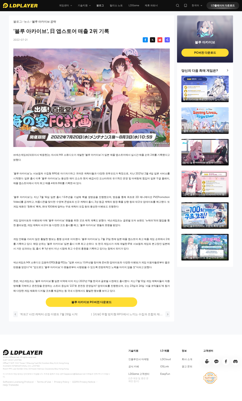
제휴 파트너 (151, 5)
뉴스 (27, 21)
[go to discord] (235, 361)
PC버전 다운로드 (205, 52)
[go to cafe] (207, 361)
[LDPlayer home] (20, 5)
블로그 (100, 5)
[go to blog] (225, 361)
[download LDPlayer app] (185, 5)
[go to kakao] (216, 361)
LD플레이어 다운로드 (223, 5)
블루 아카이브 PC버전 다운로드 (91, 302)
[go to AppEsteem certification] (210, 378)
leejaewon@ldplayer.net (75, 374)
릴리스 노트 (116, 5)
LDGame (134, 5)
